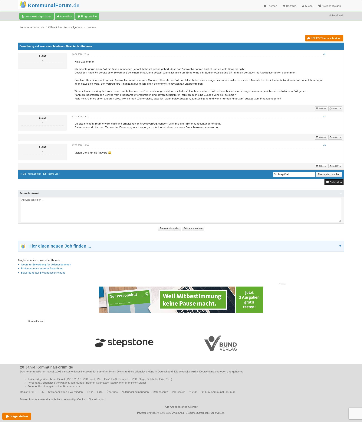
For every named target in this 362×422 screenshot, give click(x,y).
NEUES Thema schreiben (325, 38)
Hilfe (100, 391)
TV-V (106, 379)
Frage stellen (88, 16)
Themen (271, 5)
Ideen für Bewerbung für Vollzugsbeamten (46, 264)
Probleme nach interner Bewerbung (42, 268)
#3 (324, 145)
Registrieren (27, 391)
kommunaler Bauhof (83, 382)
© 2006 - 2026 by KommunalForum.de (212, 391)
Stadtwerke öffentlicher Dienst (128, 382)
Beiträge (290, 5)
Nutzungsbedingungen (135, 391)
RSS (41, 391)
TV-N (114, 379)
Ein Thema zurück (31, 174)
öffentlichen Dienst (113, 371)
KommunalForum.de (32, 27)
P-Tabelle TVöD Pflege (131, 379)
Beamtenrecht (71, 386)
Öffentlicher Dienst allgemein (65, 27)
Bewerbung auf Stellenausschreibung (43, 272)
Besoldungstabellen (50, 386)
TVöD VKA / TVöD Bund (81, 379)
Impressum (178, 391)
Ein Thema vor (50, 174)
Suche (308, 5)
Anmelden (65, 16)
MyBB (153, 413)
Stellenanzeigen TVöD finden (65, 391)
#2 (324, 116)
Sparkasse (102, 382)
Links (90, 391)
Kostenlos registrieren (38, 16)
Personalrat (34, 382)
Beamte (91, 27)
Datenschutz (160, 391)
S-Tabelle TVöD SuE (159, 379)
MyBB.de (219, 413)
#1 (324, 54)
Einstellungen (96, 399)
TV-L (99, 379)
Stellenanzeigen (331, 5)
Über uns (112, 391)
